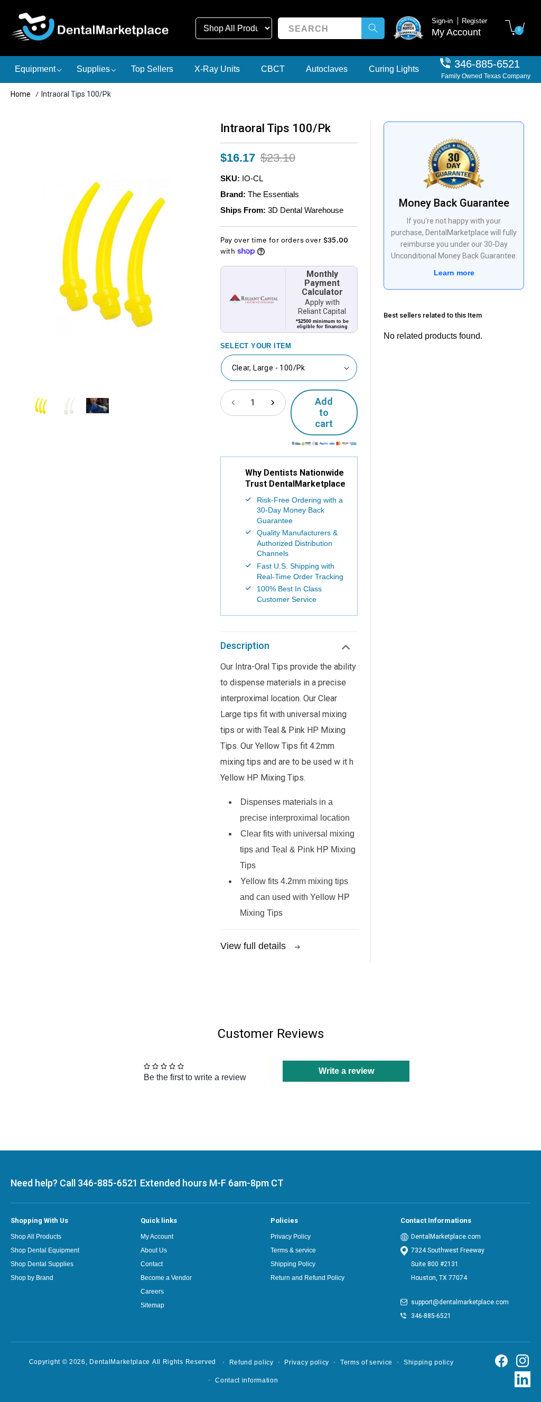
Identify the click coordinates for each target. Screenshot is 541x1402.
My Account (456, 32)
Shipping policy (429, 1362)
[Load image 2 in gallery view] (69, 405)
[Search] (373, 28)
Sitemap (152, 1305)
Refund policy (251, 1362)
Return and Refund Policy (307, 1278)
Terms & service (293, 1250)
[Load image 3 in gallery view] (97, 405)
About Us (154, 1250)
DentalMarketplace (119, 1362)
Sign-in (443, 21)
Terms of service (366, 1362)
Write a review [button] (346, 1070)
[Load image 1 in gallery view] (41, 405)
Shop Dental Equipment (45, 1250)
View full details (254, 946)
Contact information (246, 1380)
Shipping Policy (292, 1264)
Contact (152, 1264)
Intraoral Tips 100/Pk (76, 94)
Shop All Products (36, 1236)
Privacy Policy (290, 1236)
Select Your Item (256, 346)
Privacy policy (306, 1362)
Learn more (454, 272)
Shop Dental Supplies (42, 1264)
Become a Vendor (166, 1278)
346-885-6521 (487, 64)
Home (21, 94)
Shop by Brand (32, 1278)
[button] (514, 27)
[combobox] (331, 28)
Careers (152, 1291)
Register (474, 21)
